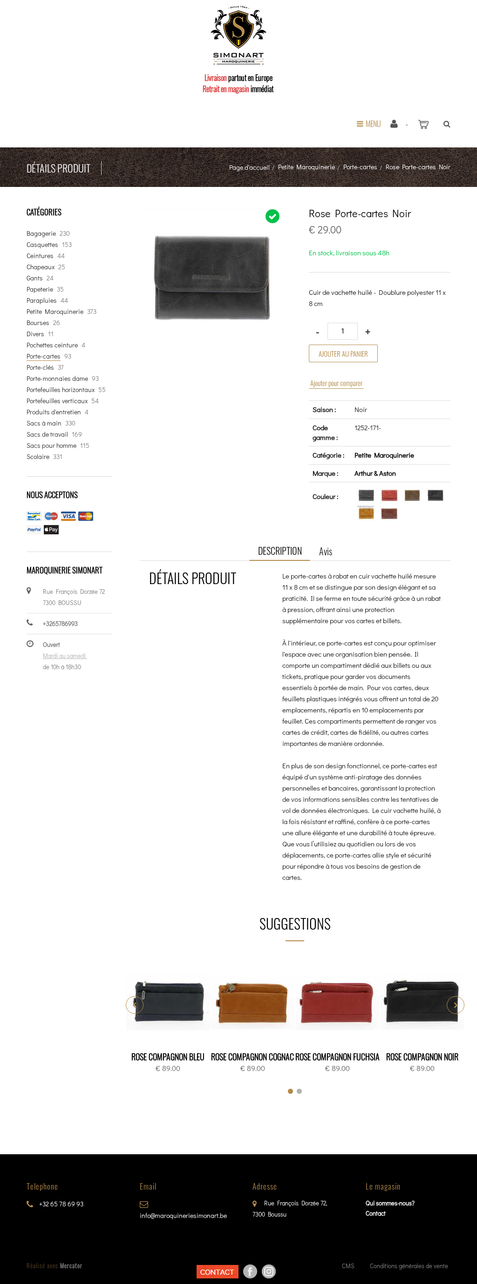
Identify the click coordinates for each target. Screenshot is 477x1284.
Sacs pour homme (51, 445)
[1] (290, 1091)
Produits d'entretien (54, 411)
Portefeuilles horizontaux (61, 389)
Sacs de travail (47, 434)
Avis (325, 551)
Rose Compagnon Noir (422, 1057)
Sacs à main (44, 423)
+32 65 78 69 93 (60, 1203)
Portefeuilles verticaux (57, 400)
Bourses (38, 322)
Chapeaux (41, 266)
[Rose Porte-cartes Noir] (210, 214)
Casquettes (42, 244)
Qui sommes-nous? (390, 1203)
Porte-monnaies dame (57, 378)
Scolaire (38, 456)
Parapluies (42, 300)
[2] (299, 1091)
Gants (35, 277)
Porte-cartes (360, 166)
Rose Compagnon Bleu (167, 1057)
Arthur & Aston (375, 473)
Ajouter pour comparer (336, 383)
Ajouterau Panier (169, 1002)
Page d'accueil (249, 167)
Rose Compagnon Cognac (252, 1057)
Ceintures (40, 255)
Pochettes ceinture (52, 344)
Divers (35, 333)
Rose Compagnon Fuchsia (337, 1057)
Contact (376, 1213)
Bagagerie (41, 233)
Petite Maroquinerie (306, 166)
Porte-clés (40, 367)
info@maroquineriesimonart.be (183, 1215)
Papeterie (40, 289)
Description (280, 551)
